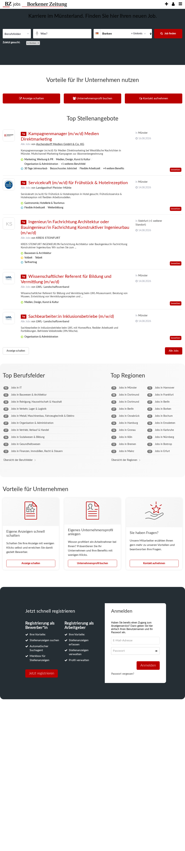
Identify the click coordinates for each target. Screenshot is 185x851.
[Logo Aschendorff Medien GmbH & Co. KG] (9, 135)
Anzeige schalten (16, 351)
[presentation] (166, 4)
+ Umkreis (136, 33)
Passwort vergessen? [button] (122, 674)
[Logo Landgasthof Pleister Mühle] (9, 184)
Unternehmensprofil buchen (92, 563)
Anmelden (148, 665)
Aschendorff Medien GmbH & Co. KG (60, 144)
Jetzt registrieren (41, 673)
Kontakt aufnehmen (154, 563)
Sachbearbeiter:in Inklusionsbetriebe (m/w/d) (71, 316)
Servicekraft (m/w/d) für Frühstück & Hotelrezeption (78, 183)
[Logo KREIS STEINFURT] (9, 224)
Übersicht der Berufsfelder (18, 460)
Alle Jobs (26, 144)
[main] (92, 360)
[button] (150, 34)
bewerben (175, 170)
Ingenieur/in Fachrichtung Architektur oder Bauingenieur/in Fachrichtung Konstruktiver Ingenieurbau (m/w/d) (75, 227)
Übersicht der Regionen (124, 460)
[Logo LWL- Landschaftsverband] (9, 278)
